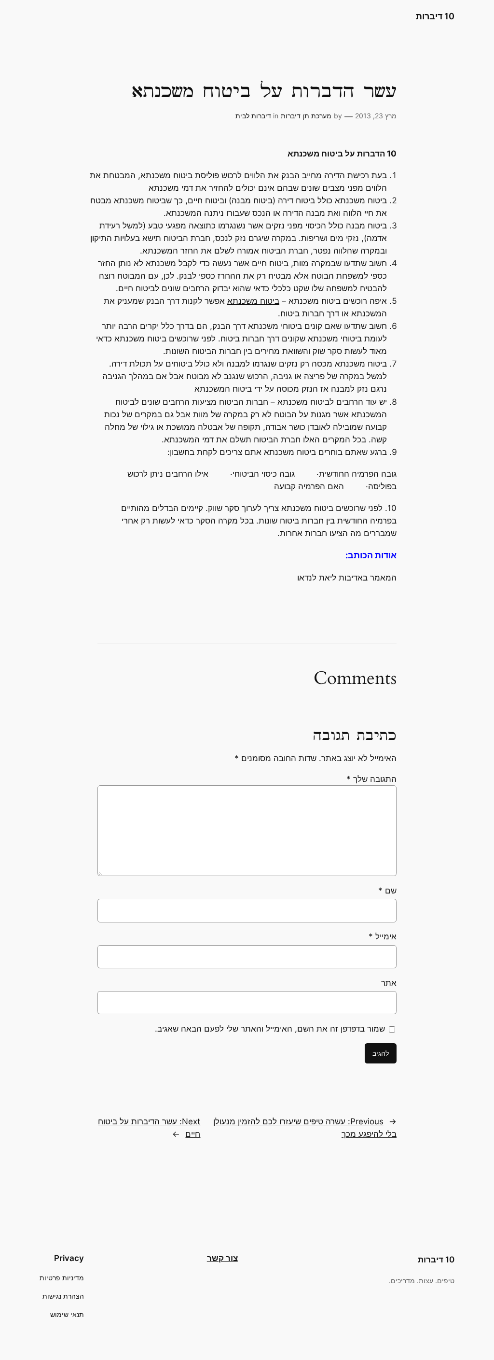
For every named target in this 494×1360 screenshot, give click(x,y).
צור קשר (222, 1258)
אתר (389, 983)
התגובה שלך (371, 779)
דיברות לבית (253, 116)
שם (387, 890)
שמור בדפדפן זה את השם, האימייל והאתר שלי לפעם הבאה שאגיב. (270, 1029)
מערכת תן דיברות (306, 116)
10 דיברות (435, 16)
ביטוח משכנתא (253, 301)
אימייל (383, 936)
